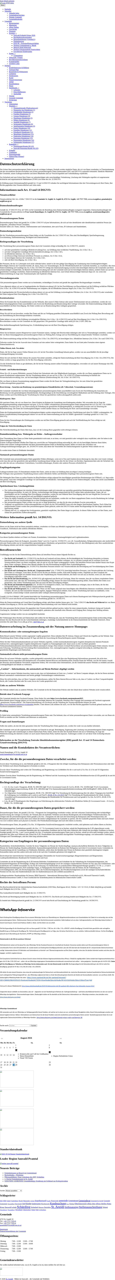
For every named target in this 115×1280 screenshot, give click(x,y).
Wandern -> (13, 106)
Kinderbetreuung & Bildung (19, 68)
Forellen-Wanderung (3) (22, 114)
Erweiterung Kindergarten (22, 51)
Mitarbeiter (13, 25)
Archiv (2, 1191)
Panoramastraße (14, 154)
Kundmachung (58, 1203)
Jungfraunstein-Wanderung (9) (24, 126)
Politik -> (12, 53)
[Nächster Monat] (61, 1038)
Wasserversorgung (15, 80)
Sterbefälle (17, 94)
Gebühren (12, 74)
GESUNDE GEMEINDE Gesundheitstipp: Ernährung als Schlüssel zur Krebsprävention (36, 1181)
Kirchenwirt (45, 1204)
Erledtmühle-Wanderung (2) (23, 112)
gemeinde (63, 1200)
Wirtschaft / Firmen (16, 58)
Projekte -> (13, 33)
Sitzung (41, 1207)
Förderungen (13, 76)
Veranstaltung (11, 1210)
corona (32, 1201)
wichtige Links (14, 64)
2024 (4, 1201)
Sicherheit (34, 1207)
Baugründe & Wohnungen (18, 72)
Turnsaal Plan (14, 70)
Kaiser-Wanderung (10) (21, 128)
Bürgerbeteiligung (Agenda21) (24, 39)
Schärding (23, 1207)
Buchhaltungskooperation (22, 37)
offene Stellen (14, 27)
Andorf (9, 1201)
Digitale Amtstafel (15, 17)
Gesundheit (11, 1204)
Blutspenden (26, 1201)
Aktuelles (7, 11)
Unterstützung (3, 1210)
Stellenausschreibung (90, 1207)
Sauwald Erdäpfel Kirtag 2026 (24, 35)
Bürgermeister (14, 23)
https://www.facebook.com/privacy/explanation (16, 704)
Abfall (11, 82)
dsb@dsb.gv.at (38, 622)
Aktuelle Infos (14, 13)
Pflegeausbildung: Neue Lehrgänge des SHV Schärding (24, 1177)
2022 (1, 1201)
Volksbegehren (27, 1210)
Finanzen (12, 31)
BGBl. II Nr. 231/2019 (56, 795)
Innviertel (18, 1204)
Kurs (67, 1204)
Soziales (47, 1207)
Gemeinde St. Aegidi (97, 1201)
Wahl (37, 1210)
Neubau (71, 1204)
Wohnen (7, 66)
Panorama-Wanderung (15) (23, 138)
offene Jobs (91, 1204)
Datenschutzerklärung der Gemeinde (13, 1231)
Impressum (4, 1229)
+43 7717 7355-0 (10, 1221)
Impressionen (9, 158)
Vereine (11, 96)
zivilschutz (42, 1210)
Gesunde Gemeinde (16, 98)
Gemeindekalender (15, 19)
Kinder (28, 1203)
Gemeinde (8, 21)
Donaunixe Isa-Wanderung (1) (24, 110)
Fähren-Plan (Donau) (16, 156)
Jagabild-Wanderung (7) (22, 122)
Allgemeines (13, 104)
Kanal (11, 78)
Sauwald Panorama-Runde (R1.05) (25, 148)
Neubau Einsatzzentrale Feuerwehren (26, 49)
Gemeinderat (18, 55)
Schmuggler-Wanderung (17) (23, 142)
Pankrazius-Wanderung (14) (23, 136)
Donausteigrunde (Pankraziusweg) (25, 108)
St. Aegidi (57, 1207)
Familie (49, 1201)
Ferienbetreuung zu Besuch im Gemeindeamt (20, 1173)
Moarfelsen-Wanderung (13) (23, 134)
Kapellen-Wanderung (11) (22, 130)
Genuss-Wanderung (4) (21, 116)
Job (23, 1204)
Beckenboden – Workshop (13, 1175)
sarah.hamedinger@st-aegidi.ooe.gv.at (13, 754)
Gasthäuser (13, 152)
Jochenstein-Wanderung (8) (23, 124)
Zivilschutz (13, 100)
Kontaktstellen (14, 62)
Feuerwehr (55, 1201)
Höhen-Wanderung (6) (21, 120)
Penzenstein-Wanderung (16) (23, 140)
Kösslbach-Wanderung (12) (23, 132)
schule (14, 1207)
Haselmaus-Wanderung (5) (22, 118)
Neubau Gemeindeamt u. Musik (24, 45)
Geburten (16, 90)
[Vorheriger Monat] (2, 1038)
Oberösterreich (81, 1204)
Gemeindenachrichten (16, 15)
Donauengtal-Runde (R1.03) (23, 146)
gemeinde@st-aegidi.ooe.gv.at (10, 1225)
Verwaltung (18, 1210)
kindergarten (36, 1204)
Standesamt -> (14, 88)
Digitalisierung (18, 41)
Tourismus (8, 102)
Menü (2, 5)
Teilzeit (105, 1207)
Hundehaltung (14, 84)
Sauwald (8, 1207)
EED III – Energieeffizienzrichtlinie (26, 43)
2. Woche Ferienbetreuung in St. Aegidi (18, 1179)
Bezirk (21, 1201)
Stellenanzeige (72, 1207)
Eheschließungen (19, 92)
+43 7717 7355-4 (10, 1223)
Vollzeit (33, 1210)
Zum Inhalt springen (7, 1)
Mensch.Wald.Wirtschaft (22, 47)
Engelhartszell (40, 1201)
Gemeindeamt (73, 1201)
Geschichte (13, 29)
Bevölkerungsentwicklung (18, 60)
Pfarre (11, 86)
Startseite (7, 9)
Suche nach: (4, 1025)
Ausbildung (14, 1201)
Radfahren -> (13, 144)
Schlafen (12, 150)
